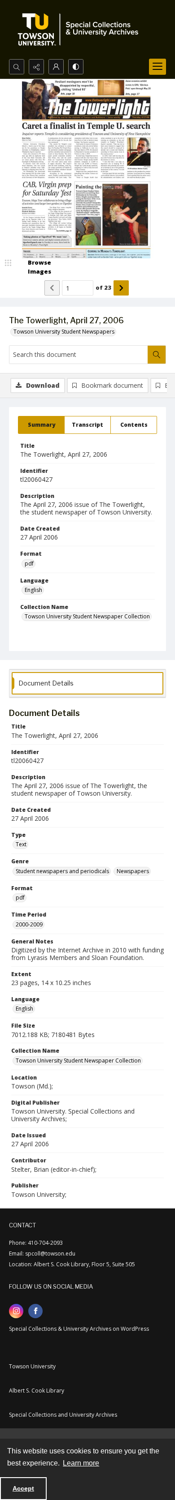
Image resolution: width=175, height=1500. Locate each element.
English (33, 590)
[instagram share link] (16, 1311)
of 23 (103, 287)
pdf (29, 563)
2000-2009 (29, 924)
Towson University (32, 1366)
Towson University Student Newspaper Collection (87, 616)
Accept (23, 1488)
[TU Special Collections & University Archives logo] (81, 29)
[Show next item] (121, 288)
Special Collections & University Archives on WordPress (79, 1329)
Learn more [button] (81, 1463)
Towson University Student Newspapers (63, 331)
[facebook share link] (35, 1311)
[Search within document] (157, 355)
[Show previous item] (52, 288)
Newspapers (133, 871)
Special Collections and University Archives (63, 1415)
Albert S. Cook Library (36, 1390)
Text (21, 844)
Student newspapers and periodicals (62, 871)
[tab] (41, 424)
